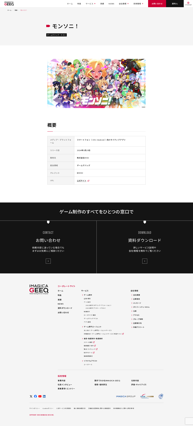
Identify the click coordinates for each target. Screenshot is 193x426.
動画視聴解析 (88, 356)
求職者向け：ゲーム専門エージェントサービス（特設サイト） (103, 334)
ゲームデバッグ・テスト (91, 318)
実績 (102, 4)
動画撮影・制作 (89, 346)
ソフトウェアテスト (90, 361)
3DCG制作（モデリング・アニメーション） (98, 305)
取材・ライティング (89, 349)
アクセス (136, 315)
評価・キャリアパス (139, 384)
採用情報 (137, 4)
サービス (89, 4)
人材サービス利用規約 (63, 408)
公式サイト (81, 181)
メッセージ (137, 303)
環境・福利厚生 (100, 384)
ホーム (70, 4)
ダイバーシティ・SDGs (141, 307)
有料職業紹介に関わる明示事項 (123, 408)
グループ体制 (138, 319)
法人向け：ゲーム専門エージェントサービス (98, 330)
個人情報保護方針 (80, 408)
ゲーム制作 (88, 295)
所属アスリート (138, 327)
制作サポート (88, 353)
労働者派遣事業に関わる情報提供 (99, 408)
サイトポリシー (34, 408)
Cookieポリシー (48, 408)
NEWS (111, 4)
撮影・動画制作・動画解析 (93, 339)
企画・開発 (87, 298)
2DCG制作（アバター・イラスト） (96, 308)
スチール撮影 (88, 342)
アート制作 (87, 302)
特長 (79, 4)
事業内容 (61, 380)
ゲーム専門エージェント (92, 327)
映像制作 (87, 311)
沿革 (135, 311)
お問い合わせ (63, 312)
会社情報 (123, 4)
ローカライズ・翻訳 (90, 315)
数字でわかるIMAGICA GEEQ (107, 380)
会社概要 (136, 295)
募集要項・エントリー (66, 389)
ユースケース (88, 364)
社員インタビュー (65, 384)
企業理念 (136, 299)
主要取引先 (137, 323)
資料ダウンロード (65, 308)
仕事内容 (135, 380)
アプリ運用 (87, 322)
